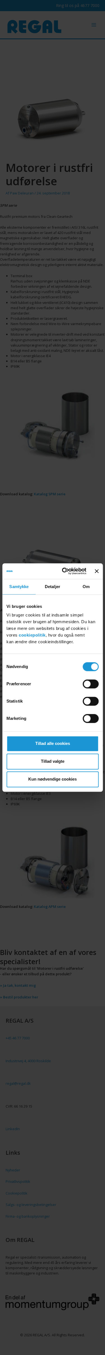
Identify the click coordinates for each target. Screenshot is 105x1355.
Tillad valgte (52, 761)
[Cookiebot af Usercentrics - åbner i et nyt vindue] (64, 571)
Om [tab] (86, 586)
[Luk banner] (97, 571)
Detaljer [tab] (52, 586)
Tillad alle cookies (52, 743)
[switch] (91, 683)
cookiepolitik (32, 635)
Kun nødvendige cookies (52, 779)
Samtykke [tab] (19, 586)
